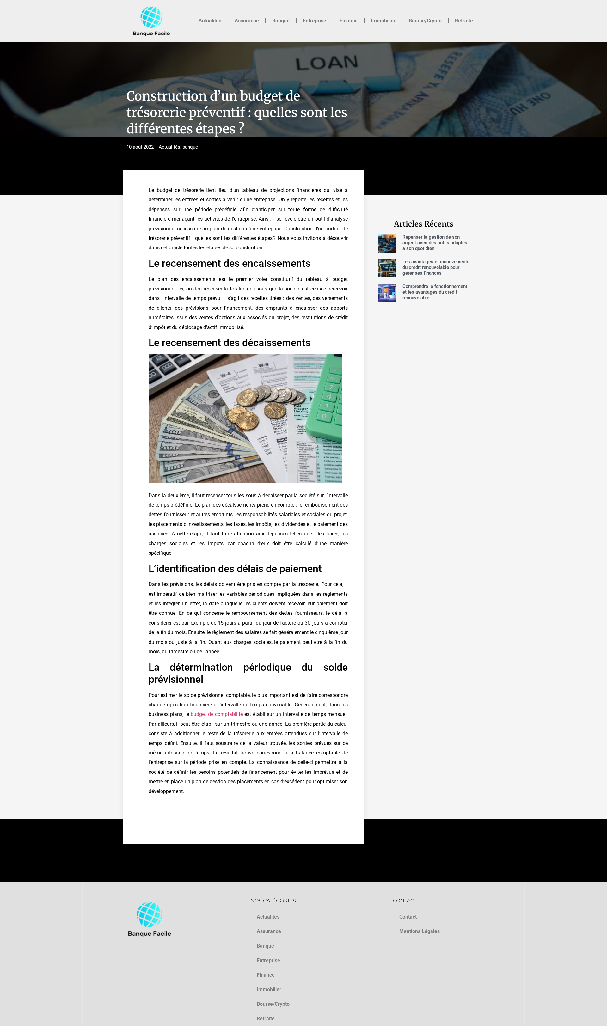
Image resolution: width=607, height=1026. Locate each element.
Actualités (210, 21)
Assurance (247, 21)
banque (281, 21)
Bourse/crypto (425, 21)
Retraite (464, 21)
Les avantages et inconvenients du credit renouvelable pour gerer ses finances (435, 267)
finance (349, 21)
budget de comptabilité (217, 714)
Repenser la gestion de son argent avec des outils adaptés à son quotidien (434, 242)
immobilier (383, 21)
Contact (408, 917)
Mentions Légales (419, 931)
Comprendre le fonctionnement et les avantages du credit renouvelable (434, 292)
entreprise (314, 21)
